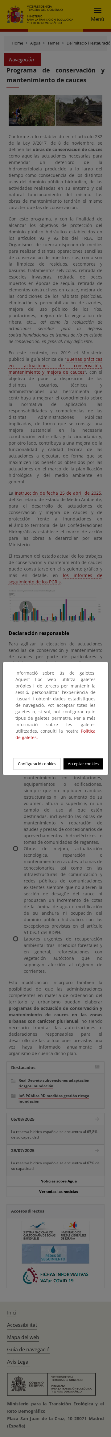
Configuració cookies (37, 763)
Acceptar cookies (83, 763)
